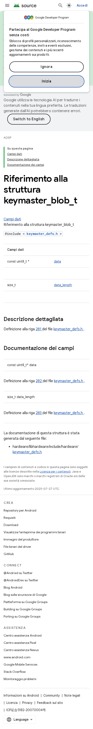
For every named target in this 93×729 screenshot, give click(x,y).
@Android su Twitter (18, 573)
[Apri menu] (7, 5)
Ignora (46, 67)
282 (39, 381)
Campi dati (12, 219)
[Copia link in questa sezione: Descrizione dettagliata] (69, 319)
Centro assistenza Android (23, 635)
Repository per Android (20, 510)
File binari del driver (17, 547)
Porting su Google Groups (22, 616)
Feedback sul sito (50, 703)
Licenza (12, 703)
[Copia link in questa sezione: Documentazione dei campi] (79, 348)
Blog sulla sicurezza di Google (25, 595)
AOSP (7, 138)
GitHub (9, 554)
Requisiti (10, 518)
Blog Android (13, 587)
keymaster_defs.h (43, 234)
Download (11, 525)
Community (51, 695)
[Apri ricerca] (60, 5)
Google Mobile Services (20, 664)
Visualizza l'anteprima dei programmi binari (35, 532)
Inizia (46, 81)
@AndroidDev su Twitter (21, 580)
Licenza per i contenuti (55, 471)
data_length (63, 285)
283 (39, 413)
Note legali (72, 695)
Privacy (27, 703)
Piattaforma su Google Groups (25, 602)
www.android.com (17, 657)
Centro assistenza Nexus (21, 650)
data (57, 261)
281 (39, 329)
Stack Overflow (15, 672)
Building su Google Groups (23, 609)
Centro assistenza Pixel (20, 643)
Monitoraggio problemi (20, 679)
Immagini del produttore (21, 539)
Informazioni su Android (21, 695)
